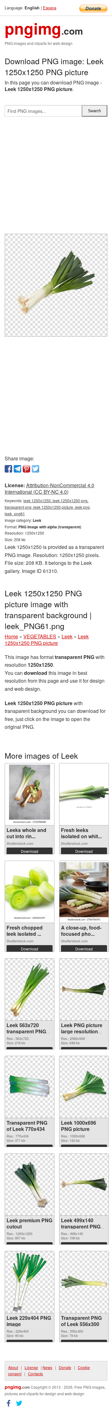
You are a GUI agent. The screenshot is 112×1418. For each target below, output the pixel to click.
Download (29, 851)
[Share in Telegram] (17, 469)
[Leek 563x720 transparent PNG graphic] (30, 989)
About (13, 1367)
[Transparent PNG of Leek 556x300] (84, 1282)
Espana (49, 8)
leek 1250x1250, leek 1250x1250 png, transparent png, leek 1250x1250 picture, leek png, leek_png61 (48, 507)
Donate (65, 1367)
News (47, 1367)
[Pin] (26, 469)
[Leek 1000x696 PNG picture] (84, 1087)
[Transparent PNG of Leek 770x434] (30, 1087)
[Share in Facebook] (8, 469)
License (31, 1367)
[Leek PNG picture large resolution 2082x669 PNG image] (84, 989)
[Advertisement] (56, 178)
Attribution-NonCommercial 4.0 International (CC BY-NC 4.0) (49, 488)
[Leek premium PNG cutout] (30, 1184)
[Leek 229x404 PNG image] (29, 1282)
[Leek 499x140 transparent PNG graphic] (84, 1184)
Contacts (35, 1373)
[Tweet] (35, 469)
